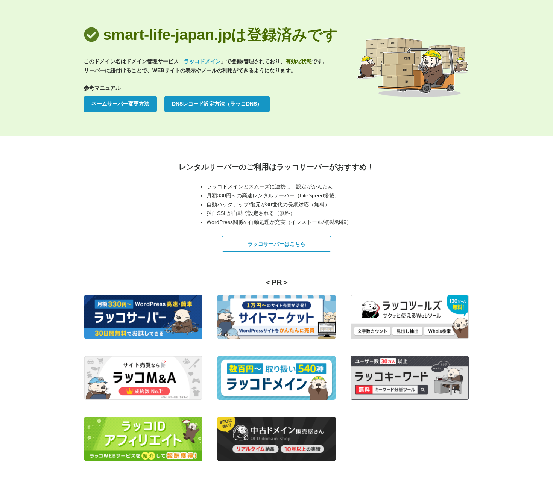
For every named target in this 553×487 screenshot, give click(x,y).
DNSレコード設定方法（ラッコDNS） (217, 104)
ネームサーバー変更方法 (120, 104)
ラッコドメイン (202, 61)
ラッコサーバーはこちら (276, 244)
